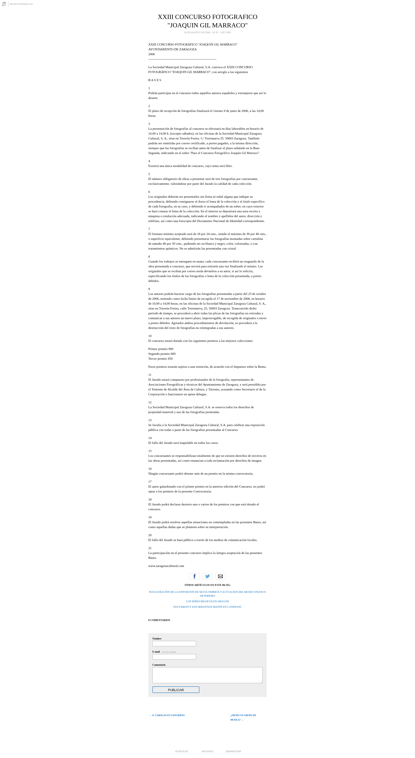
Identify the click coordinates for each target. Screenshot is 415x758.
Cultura (225, 32)
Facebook (194, 576)
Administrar (233, 751)
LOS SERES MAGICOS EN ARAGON (207, 601)
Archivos (207, 751)
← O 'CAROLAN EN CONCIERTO (167, 715)
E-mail (164, 651)
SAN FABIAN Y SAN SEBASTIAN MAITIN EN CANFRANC (207, 606)
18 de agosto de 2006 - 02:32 (201, 32)
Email (220, 576)
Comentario (159, 664)
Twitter (207, 576)
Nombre (156, 638)
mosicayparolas (21, 4)
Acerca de (181, 751)
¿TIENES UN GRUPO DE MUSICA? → (243, 717)
